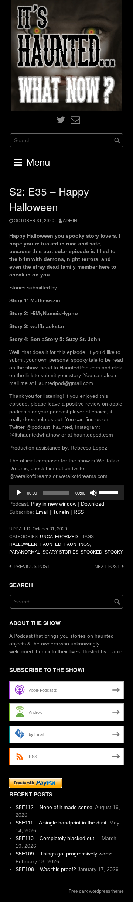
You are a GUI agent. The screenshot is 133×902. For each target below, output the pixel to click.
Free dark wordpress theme (96, 891)
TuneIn (61, 512)
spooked (91, 552)
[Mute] (93, 492)
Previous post (32, 566)
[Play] (19, 492)
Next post (107, 566)
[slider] (109, 492)
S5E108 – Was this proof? (46, 869)
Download (92, 504)
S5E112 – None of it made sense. (55, 807)
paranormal (24, 552)
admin (70, 220)
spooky (114, 552)
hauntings (77, 544)
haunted (50, 544)
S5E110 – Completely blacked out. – (58, 838)
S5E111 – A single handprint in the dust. (62, 823)
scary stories (60, 552)
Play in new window (53, 504)
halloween (23, 544)
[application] (66, 492)
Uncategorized (59, 536)
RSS (79, 512)
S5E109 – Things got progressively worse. (65, 854)
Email (41, 512)
